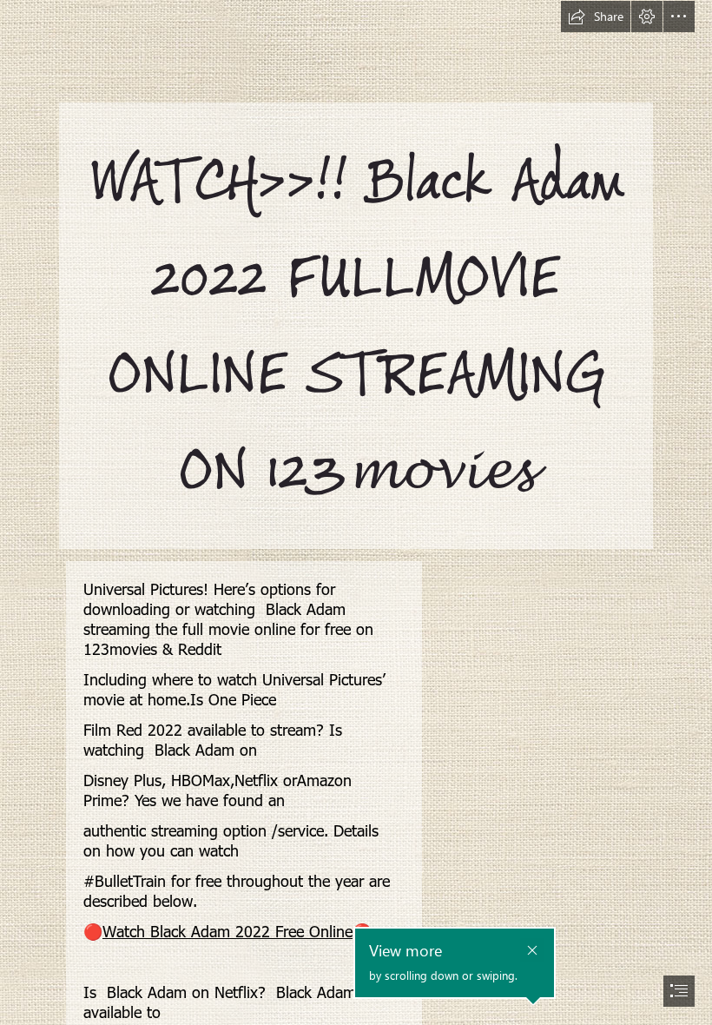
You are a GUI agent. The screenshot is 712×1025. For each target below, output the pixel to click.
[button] (595, 16)
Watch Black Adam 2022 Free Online (227, 931)
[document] (356, 512)
